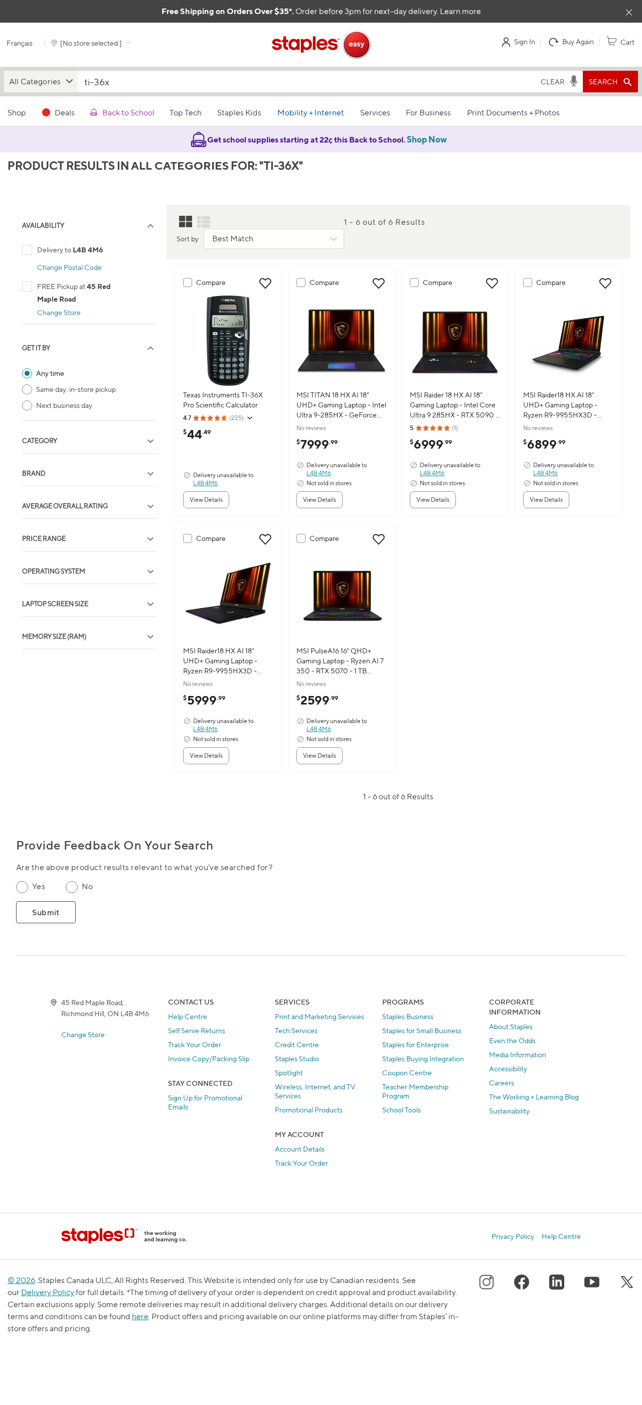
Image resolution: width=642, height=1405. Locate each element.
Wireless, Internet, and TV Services (315, 1091)
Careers (501, 1082)
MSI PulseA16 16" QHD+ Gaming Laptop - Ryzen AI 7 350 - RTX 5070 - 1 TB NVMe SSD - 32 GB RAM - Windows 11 (340, 661)
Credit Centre (297, 1044)
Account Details (300, 1149)
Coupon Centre (407, 1072)
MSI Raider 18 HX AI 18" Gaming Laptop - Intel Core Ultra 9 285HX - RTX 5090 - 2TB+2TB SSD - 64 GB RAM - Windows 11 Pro (454, 405)
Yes (38, 886)
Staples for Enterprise (415, 1044)
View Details (206, 499)
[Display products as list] (203, 222)
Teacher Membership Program (415, 1091)
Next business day (64, 405)
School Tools (401, 1109)
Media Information (517, 1054)
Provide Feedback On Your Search (114, 845)
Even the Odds (512, 1040)
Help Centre (187, 1016)
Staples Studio (297, 1058)
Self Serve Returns (196, 1030)
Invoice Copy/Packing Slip (208, 1058)
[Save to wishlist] (265, 283)
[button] (41, 81)
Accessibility (508, 1068)
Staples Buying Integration (423, 1058)
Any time (50, 373)
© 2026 (21, 1280)
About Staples (511, 1026)
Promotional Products (309, 1109)
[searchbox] (307, 81)
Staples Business (407, 1016)
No (87, 886)
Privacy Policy (513, 1236)
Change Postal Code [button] (69, 267)
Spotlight (289, 1072)
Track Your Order (194, 1044)
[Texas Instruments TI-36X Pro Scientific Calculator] (228, 341)
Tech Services (296, 1030)
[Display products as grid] (185, 222)
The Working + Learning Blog (534, 1096)
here (140, 1316)
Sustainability (509, 1110)
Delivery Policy (47, 1292)
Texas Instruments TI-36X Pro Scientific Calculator (223, 399)
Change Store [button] (59, 312)
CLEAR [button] (552, 81)
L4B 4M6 (205, 483)
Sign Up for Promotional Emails (205, 1102)
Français (20, 43)
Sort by (188, 238)
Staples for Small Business (421, 1030)
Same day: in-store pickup (76, 389)
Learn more (460, 11)
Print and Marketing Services (319, 1016)
